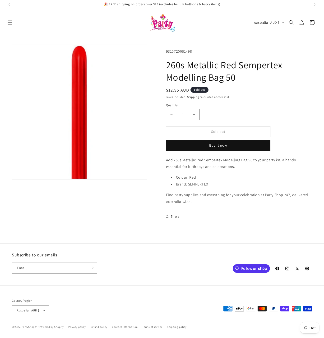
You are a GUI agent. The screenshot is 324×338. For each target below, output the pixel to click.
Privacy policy (77, 327)
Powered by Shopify (51, 327)
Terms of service (152, 327)
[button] (10, 22)
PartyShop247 (30, 327)
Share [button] (175, 216)
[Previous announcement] (9, 4)
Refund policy (99, 327)
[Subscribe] (92, 267)
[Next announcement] (315, 4)
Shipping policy (177, 327)
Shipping (193, 97)
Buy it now (218, 145)
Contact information (125, 327)
